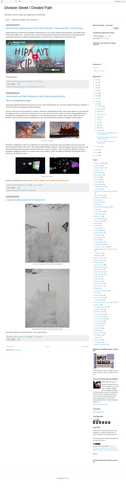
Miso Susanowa (99, 265)
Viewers (97, 337)
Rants (96, 293)
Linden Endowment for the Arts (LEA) (106, 249)
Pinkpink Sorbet (99, 283)
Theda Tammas (99, 333)
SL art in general (99, 316)
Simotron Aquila (99, 311)
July (98, 119)
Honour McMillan (100, 218)
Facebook (97, 200)
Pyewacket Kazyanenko (102, 290)
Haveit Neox (98, 216)
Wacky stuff (98, 339)
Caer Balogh (98, 182)
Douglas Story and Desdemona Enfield (106, 191)
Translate (106, 38)
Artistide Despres (100, 168)
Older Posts (85, 346)
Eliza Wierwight (99, 195)
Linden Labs (98, 253)
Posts (97, 67)
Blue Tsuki (98, 177)
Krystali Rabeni (99, 242)
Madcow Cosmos (100, 258)
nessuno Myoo (99, 269)
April (98, 125)
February (99, 130)
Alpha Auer (98, 165)
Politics (97, 288)
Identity (97, 223)
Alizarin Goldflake (100, 163)
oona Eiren (98, 276)
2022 (96, 82)
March (99, 127)
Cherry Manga (15, 86)
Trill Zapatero (98, 335)
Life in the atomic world (102, 247)
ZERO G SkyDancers (101, 344)
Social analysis (99, 323)
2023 (96, 79)
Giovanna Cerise (99, 211)
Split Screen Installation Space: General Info (25, 19)
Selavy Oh (98, 304)
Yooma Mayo (32, 190)
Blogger (66, 478)
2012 (96, 150)
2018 (96, 90)
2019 (96, 87)
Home (7, 19)
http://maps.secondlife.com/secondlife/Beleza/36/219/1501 (49, 180)
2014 (96, 101)
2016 (96, 96)
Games (97, 209)
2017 (96, 93)
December (100, 106)
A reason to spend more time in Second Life (25, 200)
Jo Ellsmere (98, 235)
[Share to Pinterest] (14, 84)
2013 (96, 104)
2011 (96, 152)
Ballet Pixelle (98, 172)
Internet (97, 225)
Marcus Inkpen (99, 260)
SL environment (99, 321)
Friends (97, 204)
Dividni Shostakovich (110, 382)
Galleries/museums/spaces (102, 207)
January (99, 146)
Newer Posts (9, 346)
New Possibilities (100, 272)
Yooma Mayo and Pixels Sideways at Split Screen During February (35, 96)
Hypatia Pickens (24, 86)
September (100, 114)
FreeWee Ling (99, 202)
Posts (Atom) (17, 350)
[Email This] (7, 84)
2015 (96, 98)
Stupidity (97, 330)
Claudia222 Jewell (100, 186)
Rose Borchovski (100, 297)
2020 (96, 85)
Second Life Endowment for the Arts (105, 302)
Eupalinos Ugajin (100, 197)
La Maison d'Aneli (100, 244)
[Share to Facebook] (13, 84)
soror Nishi (98, 325)
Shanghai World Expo (101, 307)
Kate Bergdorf (99, 237)
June (98, 122)
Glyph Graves (99, 214)
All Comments (99, 71)
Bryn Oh (97, 179)
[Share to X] (11, 84)
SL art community (100, 314)
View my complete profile (100, 404)
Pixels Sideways (15, 190)
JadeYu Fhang (99, 230)
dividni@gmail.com (98, 412)
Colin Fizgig (98, 189)
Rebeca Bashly (99, 295)
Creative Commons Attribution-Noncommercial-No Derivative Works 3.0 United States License (105, 448)
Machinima (33, 86)
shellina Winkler (99, 309)
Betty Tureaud (99, 175)
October (99, 111)
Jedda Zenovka (99, 232)
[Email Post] (18, 84)
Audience (97, 170)
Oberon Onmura (99, 274)
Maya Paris (98, 262)
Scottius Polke (99, 300)
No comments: (38, 81)
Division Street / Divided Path (28, 8)
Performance (98, 281)
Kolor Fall (98, 239)
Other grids (98, 279)
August (99, 117)
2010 (96, 155)
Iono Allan (98, 228)
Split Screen (40, 86)
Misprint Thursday (100, 267)
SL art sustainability (100, 318)
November (100, 109)
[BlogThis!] (9, 84)
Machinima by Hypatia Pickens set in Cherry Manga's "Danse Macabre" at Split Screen (44, 28)
